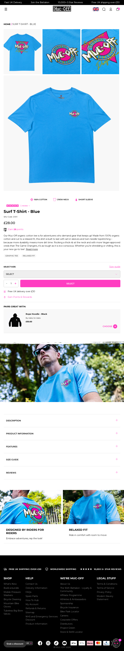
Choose (107, 326)
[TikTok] (56, 643)
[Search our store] (103, 9)
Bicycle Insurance (69, 607)
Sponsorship (66, 603)
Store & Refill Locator (71, 632)
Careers (64, 615)
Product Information (36, 623)
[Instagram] (48, 643)
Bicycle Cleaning (12, 599)
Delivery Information (36, 588)
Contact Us (31, 584)
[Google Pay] (82, 643)
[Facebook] (40, 643)
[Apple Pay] (74, 643)
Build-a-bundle (11, 588)
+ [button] (15, 283)
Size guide (114, 266)
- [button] (6, 283)
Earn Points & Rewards (20, 297)
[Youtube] (64, 643)
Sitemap (30, 612)
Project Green (67, 628)
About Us (65, 584)
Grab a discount (15, 644)
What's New (10, 584)
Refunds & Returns (36, 608)
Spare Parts (32, 596)
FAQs (28, 592)
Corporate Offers (69, 619)
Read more (32, 249)
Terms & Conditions (107, 584)
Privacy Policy (104, 592)
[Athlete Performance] (98, 643)
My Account (32, 604)
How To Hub (32, 600)
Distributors (66, 623)
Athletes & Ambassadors (73, 599)
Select (70, 283)
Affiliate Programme (71, 595)
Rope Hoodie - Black (36, 314)
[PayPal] (106, 643)
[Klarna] (90, 643)
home (7, 24)
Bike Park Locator (69, 611)
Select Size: (10, 267)
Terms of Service (105, 588)
